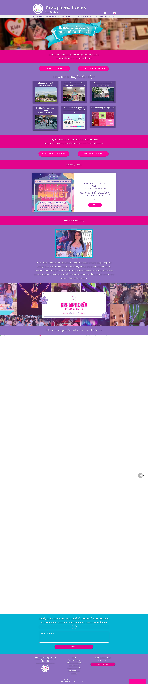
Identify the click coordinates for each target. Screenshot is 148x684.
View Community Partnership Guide (74, 110)
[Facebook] (43, 661)
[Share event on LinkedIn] (97, 199)
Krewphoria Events (65, 7)
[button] (114, 12)
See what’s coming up (44, 112)
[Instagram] (48, 661)
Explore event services (44, 85)
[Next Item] (143, 475)
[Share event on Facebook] (92, 199)
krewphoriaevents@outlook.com (45, 663)
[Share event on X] (94, 199)
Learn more (102, 110)
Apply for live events (101, 85)
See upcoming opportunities (73, 85)
